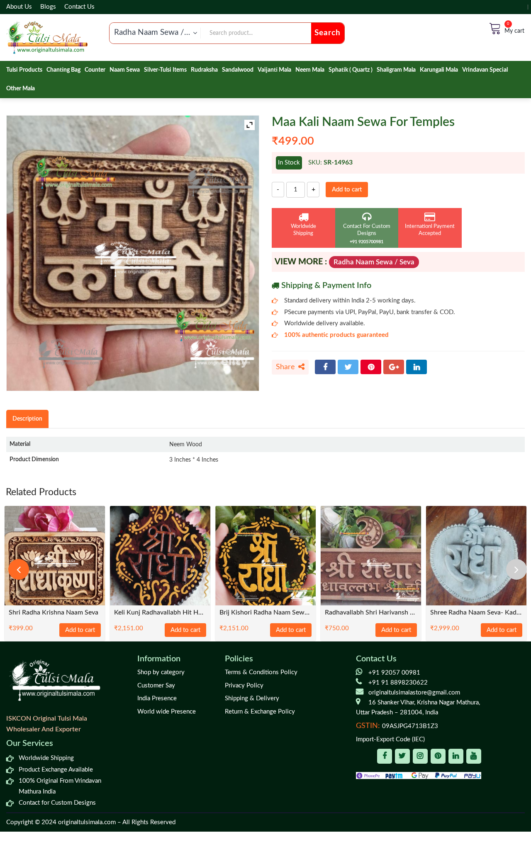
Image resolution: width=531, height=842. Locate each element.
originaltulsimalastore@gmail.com (414, 693)
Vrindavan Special (485, 70)
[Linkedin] (455, 756)
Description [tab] (27, 419)
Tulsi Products (24, 70)
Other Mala (20, 89)
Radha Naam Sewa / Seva (374, 262)
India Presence (157, 698)
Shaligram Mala (396, 70)
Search (327, 33)
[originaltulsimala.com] (47, 37)
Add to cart (347, 189)
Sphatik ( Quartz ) (351, 70)
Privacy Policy (244, 685)
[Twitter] (348, 367)
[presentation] (18, 569)
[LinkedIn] (416, 367)
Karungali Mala (439, 70)
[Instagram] (420, 756)
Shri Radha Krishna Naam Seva (53, 613)
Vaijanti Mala (274, 70)
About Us (19, 7)
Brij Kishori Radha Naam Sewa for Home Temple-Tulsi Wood (265, 613)
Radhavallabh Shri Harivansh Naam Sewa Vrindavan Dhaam (371, 613)
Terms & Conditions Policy (261, 672)
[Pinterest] (370, 367)
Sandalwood (237, 70)
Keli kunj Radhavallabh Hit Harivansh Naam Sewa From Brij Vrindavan (160, 613)
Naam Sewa (125, 70)
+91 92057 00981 (394, 673)
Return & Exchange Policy (260, 712)
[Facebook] (325, 367)
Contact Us (79, 7)
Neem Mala (309, 70)
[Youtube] (473, 756)
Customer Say (156, 685)
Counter (95, 70)
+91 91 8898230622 (398, 683)
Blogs (48, 7)
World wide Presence (166, 712)
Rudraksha (204, 70)
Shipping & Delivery (252, 698)
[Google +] (393, 367)
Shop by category (161, 672)
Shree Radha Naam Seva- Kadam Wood (476, 613)
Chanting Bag (63, 70)
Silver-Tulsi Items (165, 70)
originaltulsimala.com (87, 822)
